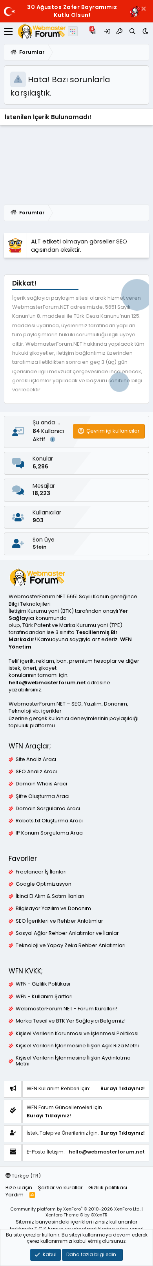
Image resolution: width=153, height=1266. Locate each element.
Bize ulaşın (18, 1187)
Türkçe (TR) (26, 1175)
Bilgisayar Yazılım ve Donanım (53, 908)
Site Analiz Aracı (36, 759)
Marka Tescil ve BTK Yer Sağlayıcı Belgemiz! (71, 1021)
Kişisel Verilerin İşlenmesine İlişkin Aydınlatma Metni (73, 1060)
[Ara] (132, 31)
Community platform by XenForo (75, 1209)
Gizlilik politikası (107, 1187)
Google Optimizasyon (43, 884)
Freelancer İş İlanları (41, 871)
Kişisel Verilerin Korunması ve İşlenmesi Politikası (77, 1033)
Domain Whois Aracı (41, 783)
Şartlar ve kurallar (60, 1187)
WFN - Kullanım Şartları (44, 996)
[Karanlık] (145, 31)
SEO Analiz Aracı (36, 771)
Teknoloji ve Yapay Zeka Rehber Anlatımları (71, 945)
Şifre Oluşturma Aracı (42, 796)
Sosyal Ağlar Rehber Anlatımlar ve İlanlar (67, 933)
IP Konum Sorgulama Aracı (50, 833)
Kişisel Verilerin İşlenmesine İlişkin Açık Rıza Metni (77, 1045)
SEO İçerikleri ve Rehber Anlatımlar (59, 921)
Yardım (14, 1194)
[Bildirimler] (94, 31)
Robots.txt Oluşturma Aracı (49, 820)
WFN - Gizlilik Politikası (43, 984)
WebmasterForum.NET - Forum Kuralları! (66, 1008)
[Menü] (8, 31)
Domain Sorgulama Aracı (48, 808)
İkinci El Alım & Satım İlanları (50, 896)
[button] (143, 9)
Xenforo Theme (76, 1215)
